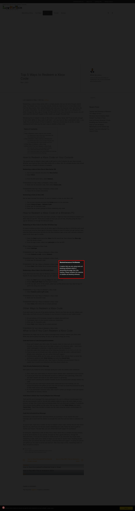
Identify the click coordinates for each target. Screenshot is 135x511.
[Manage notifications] (3, 507)
